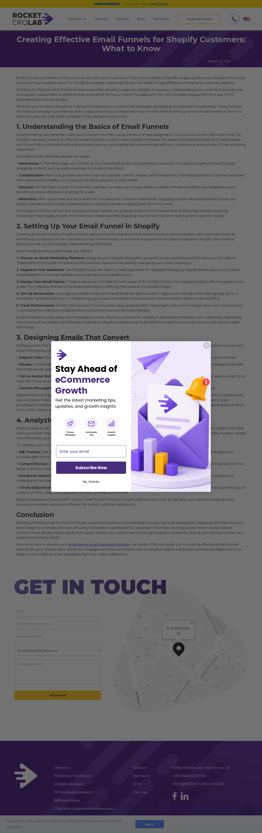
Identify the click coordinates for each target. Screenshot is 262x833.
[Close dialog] (206, 345)
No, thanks (91, 481)
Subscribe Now (91, 468)
